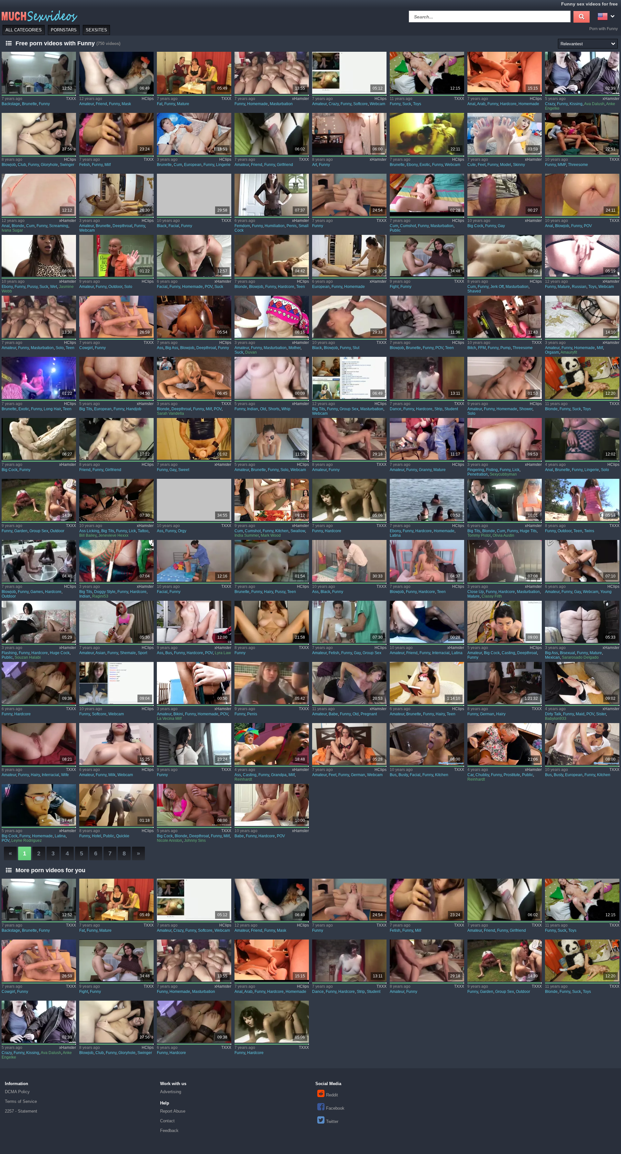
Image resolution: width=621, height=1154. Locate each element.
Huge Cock (60, 653)
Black (162, 226)
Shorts (273, 409)
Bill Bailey (87, 535)
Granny (425, 469)
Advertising (170, 1091)
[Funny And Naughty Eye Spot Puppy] (271, 439)
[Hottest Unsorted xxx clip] (194, 744)
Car (470, 775)
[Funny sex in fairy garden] (39, 500)
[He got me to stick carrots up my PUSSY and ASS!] (504, 561)
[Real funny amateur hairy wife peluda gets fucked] (39, 744)
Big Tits (85, 409)
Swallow (297, 531)
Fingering (475, 469)
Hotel (96, 836)
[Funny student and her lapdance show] (427, 378)
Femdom (242, 226)
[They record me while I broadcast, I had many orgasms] (582, 317)
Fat (159, 104)
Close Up (475, 591)
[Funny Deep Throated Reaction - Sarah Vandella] (194, 378)
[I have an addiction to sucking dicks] (39, 805)
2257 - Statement (21, 1111)
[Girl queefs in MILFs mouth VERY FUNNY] (116, 134)
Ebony (412, 164)
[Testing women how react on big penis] (271, 683)
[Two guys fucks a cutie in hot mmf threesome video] (582, 134)
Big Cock (475, 226)
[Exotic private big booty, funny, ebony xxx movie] (427, 134)
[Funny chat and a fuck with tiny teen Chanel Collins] (194, 317)
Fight (394, 286)
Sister (601, 714)
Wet (53, 286)
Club (22, 164)
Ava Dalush (594, 104)
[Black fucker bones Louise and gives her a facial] (194, 195)
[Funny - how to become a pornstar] (349, 500)
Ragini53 (100, 596)
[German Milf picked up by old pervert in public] (271, 744)
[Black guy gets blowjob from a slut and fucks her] (349, 317)
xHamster (300, 98)
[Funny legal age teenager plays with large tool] (271, 256)
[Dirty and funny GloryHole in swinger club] (39, 134)
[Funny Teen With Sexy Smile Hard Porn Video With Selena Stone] (504, 622)
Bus (168, 653)
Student (451, 409)
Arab (481, 104)
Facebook (335, 1108)
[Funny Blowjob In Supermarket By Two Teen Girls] (427, 317)
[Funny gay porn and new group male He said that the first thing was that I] (349, 622)
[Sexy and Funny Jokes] (582, 73)
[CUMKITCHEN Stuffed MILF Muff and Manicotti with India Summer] (271, 500)
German (487, 714)
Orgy (182, 531)
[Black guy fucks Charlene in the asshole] (349, 561)
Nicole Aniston (169, 840)
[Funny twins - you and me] (582, 500)
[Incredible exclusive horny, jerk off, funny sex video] (504, 256)
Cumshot (408, 226)
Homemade (257, 104)
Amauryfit (569, 352)
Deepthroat (122, 226)
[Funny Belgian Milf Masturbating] (582, 439)
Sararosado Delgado (580, 657)
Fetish (84, 164)
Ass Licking (89, 531)
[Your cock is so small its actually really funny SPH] (271, 195)
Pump (505, 348)
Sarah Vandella (170, 413)
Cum (178, 164)
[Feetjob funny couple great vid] (349, 744)
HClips (148, 98)
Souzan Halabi (28, 657)
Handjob (133, 409)
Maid (580, 714)
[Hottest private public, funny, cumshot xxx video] (427, 195)
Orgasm (552, 352)
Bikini (178, 714)
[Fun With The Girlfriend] (116, 439)
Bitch (471, 348)
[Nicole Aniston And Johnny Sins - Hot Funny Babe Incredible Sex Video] (194, 805)
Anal (471, 104)
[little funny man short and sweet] (194, 439)
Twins (589, 531)
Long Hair (52, 409)
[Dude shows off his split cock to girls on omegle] (116, 683)
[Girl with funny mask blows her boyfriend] (116, 73)
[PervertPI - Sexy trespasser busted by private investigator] (194, 622)
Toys (417, 104)
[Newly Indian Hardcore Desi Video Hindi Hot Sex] (116, 561)
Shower (525, 409)
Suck (406, 104)
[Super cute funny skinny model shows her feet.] (504, 134)
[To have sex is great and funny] (349, 256)
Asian (100, 653)
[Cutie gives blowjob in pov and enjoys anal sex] (582, 195)
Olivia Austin (503, 535)
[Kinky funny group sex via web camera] (349, 378)
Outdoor (115, 286)
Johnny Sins (195, 840)
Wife (65, 775)
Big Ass (171, 348)
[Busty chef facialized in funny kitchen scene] (427, 744)
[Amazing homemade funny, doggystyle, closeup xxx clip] (504, 73)
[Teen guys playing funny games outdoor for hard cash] (39, 561)
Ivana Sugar (12, 230)
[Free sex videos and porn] (39, 15)
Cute (471, 164)
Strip (438, 409)
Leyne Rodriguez (26, 840)
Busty (403, 775)
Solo (128, 286)
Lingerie (223, 164)
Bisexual (567, 653)
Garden (20, 531)
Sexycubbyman (503, 474)
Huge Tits (528, 531)
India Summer (246, 535)
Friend (101, 104)
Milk (111, 775)
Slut (356, 348)
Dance (395, 409)
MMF (562, 164)
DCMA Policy (17, 1091)
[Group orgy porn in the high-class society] (194, 500)
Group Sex (349, 409)
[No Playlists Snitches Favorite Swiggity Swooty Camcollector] (271, 622)
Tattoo (143, 531)
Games (36, 591)
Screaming (58, 226)
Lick (515, 469)
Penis (292, 226)
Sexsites (96, 29)
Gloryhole (49, 164)
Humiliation (275, 226)
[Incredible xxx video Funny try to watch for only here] (39, 683)
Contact (167, 1120)
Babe (333, 714)
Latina (395, 535)
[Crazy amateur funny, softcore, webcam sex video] (349, 73)
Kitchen (282, 531)
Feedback (169, 1130)
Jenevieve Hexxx (113, 535)
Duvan (251, 352)
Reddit (332, 1095)
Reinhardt (243, 779)
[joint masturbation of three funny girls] (271, 73)
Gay (501, 226)
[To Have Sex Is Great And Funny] (116, 195)
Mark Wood (271, 535)
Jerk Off (497, 286)
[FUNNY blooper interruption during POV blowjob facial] (194, 256)
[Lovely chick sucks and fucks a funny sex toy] (427, 73)
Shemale (128, 653)
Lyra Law (223, 653)
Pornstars (64, 29)
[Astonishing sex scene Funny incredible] (116, 317)
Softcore (360, 104)
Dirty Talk (553, 714)
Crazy (334, 104)
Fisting (492, 469)
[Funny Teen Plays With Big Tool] (427, 561)
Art (314, 164)
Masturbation (281, 104)
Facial (174, 226)
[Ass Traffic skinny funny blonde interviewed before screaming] (39, 195)
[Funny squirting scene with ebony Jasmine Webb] (39, 256)
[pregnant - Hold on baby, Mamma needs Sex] (349, 683)
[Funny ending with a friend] (427, 622)
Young (606, 591)
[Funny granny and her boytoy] (427, 439)
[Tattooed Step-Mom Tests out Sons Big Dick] (116, 500)
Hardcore (508, 104)
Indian (252, 409)
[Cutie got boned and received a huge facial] (194, 561)
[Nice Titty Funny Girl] (116, 378)
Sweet (183, 469)
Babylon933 (555, 718)
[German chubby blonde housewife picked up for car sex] (504, 744)
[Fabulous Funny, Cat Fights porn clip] (427, 256)
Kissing (576, 104)
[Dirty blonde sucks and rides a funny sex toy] (582, 378)
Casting (508, 653)
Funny (44, 104)
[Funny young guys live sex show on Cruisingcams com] (582, 561)
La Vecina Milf (169, 718)
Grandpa (279, 775)
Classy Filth (492, 596)
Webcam (377, 104)
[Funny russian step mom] (582, 256)
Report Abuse (172, 1111)
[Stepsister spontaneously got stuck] (582, 683)
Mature (183, 104)
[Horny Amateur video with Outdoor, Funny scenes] (116, 256)
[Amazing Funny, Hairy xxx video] (504, 683)
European (193, 164)
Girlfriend (285, 164)
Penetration (477, 474)
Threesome (578, 164)
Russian (579, 286)
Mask (126, 104)
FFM (482, 348)
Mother (294, 348)
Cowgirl (86, 348)
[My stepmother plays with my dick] (271, 317)
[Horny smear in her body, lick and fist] (504, 439)
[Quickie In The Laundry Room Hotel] (116, 805)
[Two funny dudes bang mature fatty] (194, 73)
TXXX (71, 98)
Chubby (482, 775)
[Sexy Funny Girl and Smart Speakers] (349, 134)
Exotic (424, 164)
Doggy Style (104, 591)
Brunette (29, 104)
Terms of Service (21, 1101)
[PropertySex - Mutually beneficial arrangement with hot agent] (271, 805)
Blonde (18, 226)
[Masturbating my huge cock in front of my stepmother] (39, 622)
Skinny (519, 164)
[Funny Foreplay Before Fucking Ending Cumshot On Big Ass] (194, 134)
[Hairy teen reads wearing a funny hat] (427, 683)
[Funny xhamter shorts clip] (271, 378)
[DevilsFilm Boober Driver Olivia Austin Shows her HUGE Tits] (504, 500)
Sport (142, 653)
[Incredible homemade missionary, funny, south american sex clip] (427, 500)
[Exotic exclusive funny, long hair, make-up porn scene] (39, 378)
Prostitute (512, 775)
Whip (285, 409)
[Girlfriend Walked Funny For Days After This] (271, 134)
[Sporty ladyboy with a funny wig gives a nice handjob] (116, 622)
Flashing (9, 653)
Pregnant (369, 714)
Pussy (32, 286)
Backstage (11, 104)
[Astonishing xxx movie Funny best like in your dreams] (349, 195)
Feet (481, 164)
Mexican (552, 657)
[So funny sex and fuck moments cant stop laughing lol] (349, 439)
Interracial (441, 653)
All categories (23, 29)
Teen (300, 286)
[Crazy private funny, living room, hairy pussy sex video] (271, 561)
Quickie (122, 836)
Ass (160, 348)
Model (505, 164)
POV (588, 226)
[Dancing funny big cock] (504, 195)
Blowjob (9, 164)
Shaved (474, 291)
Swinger (67, 164)
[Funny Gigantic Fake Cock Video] (39, 439)
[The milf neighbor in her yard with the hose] (194, 683)
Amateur (86, 104)
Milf (107, 164)
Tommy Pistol (479, 535)
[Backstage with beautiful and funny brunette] (39, 73)
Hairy (268, 591)
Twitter (332, 1121)
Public (395, 230)
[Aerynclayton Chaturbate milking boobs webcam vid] (116, 744)
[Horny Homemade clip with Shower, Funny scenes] (504, 378)
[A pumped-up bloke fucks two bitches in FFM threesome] (504, 317)
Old (263, 409)
